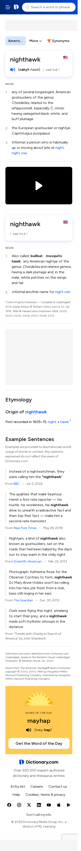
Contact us (57, 786)
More (33, 41)
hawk (65, 422)
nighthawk (36, 411)
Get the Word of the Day (39, 743)
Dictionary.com (16, 7)
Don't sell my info (39, 815)
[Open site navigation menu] (8, 7)
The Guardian (23, 600)
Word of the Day (38, 712)
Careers (36, 786)
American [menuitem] (16, 41)
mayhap (38, 720)
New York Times (25, 528)
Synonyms (61, 41)
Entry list (18, 786)
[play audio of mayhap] (28, 730)
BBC (17, 484)
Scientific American (28, 561)
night (59, 148)
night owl (19, 153)
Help (16, 794)
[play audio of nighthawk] (12, 69)
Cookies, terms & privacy (45, 794)
